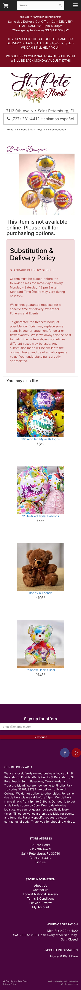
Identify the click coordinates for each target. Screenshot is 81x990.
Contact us (40, 890)
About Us (40, 885)
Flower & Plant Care (64, 956)
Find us (40, 862)
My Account (40, 907)
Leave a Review (40, 903)
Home (9, 129)
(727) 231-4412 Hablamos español (42, 119)
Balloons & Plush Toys (29, 129)
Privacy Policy (9, 984)
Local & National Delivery (40, 894)
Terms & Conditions (40, 898)
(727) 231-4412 (40, 858)
